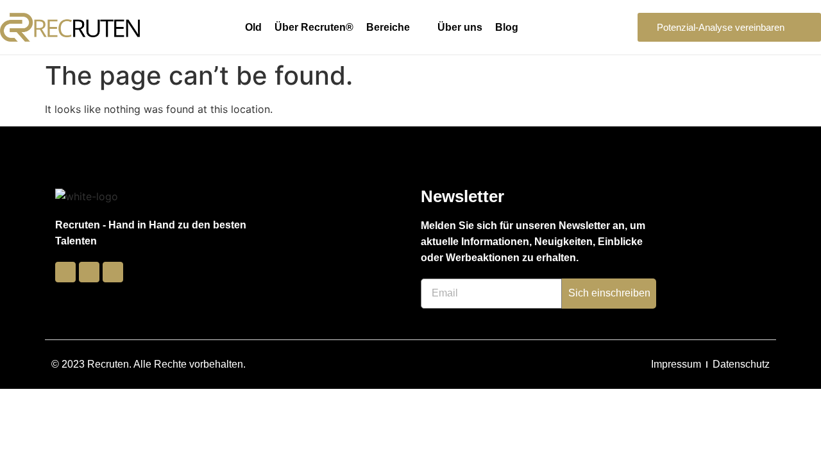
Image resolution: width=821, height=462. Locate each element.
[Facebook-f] (65, 272)
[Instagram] (89, 272)
